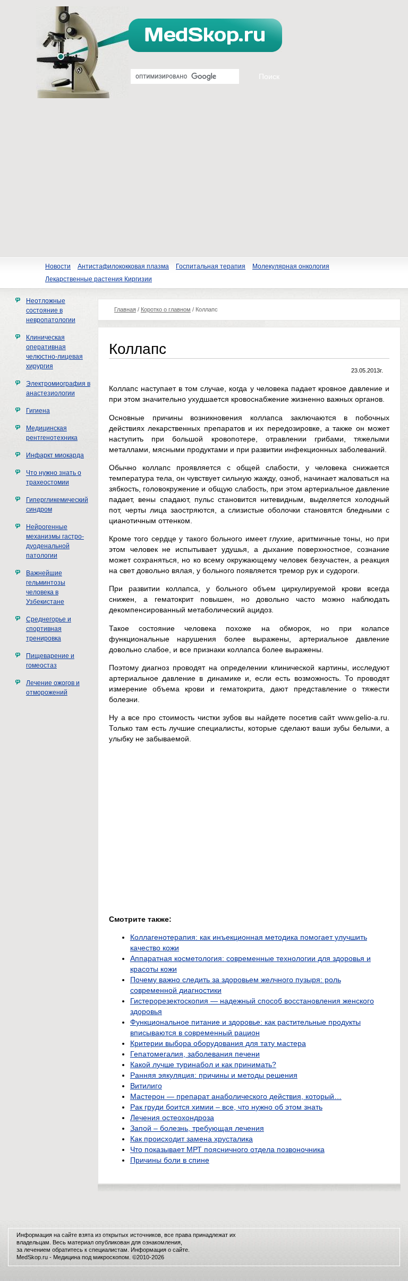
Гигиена (38, 410)
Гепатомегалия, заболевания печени (195, 1054)
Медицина (66, 1257)
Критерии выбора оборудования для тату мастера (218, 1043)
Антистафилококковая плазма (123, 266)
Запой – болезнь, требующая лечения (197, 1128)
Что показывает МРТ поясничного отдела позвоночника (227, 1149)
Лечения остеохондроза (172, 1117)
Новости (58, 266)
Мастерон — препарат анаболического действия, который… (236, 1096)
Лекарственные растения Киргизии (98, 279)
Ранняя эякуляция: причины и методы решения (214, 1075)
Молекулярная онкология (290, 266)
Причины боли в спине (169, 1160)
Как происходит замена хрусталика (191, 1139)
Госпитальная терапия (210, 266)
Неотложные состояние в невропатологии (50, 310)
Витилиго (146, 1085)
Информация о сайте (159, 1250)
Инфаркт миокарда (55, 455)
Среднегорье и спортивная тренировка (48, 629)
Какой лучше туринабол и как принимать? (203, 1064)
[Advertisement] (204, 177)
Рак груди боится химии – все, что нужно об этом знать (226, 1107)
